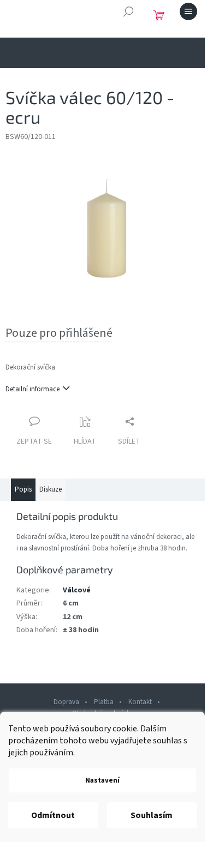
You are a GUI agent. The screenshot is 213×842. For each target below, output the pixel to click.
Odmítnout (53, 815)
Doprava (66, 702)
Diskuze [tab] (50, 489)
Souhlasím (152, 815)
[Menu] (188, 11)
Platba (104, 702)
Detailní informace (32, 389)
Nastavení (102, 780)
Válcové (77, 590)
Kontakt (140, 702)
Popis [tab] (23, 489)
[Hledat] (128, 11)
